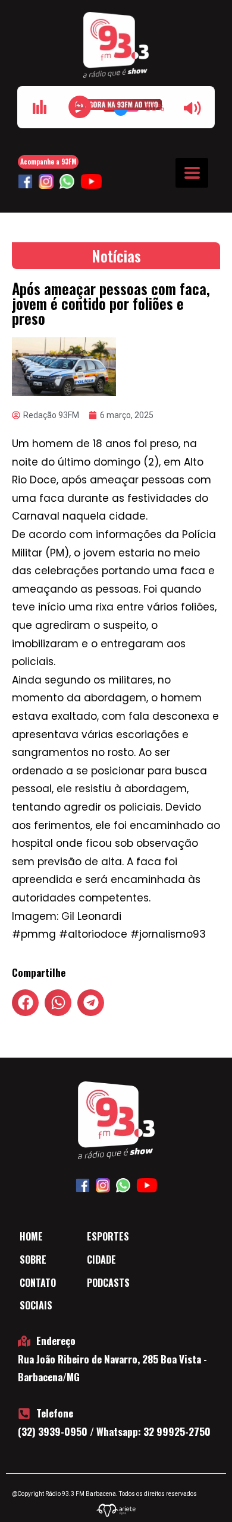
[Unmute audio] (193, 108)
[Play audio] (79, 107)
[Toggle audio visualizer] (39, 107)
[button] (25, 1002)
